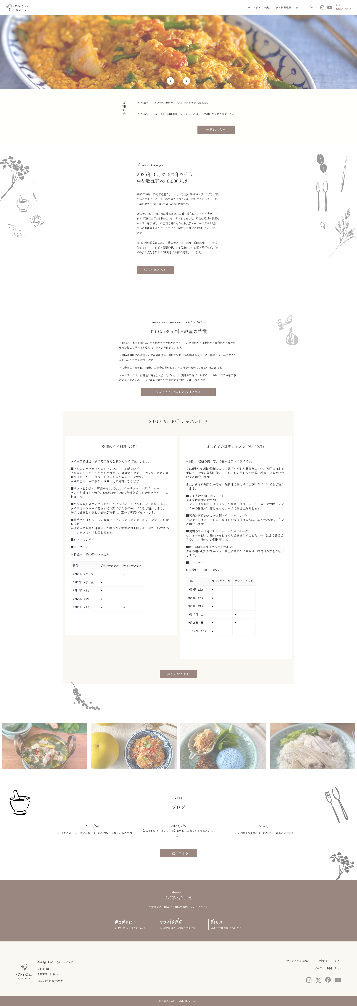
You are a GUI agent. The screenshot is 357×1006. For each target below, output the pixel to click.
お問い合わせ (334, 968)
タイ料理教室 (283, 7)
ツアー (300, 7)
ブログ (312, 7)
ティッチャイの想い (259, 7)
